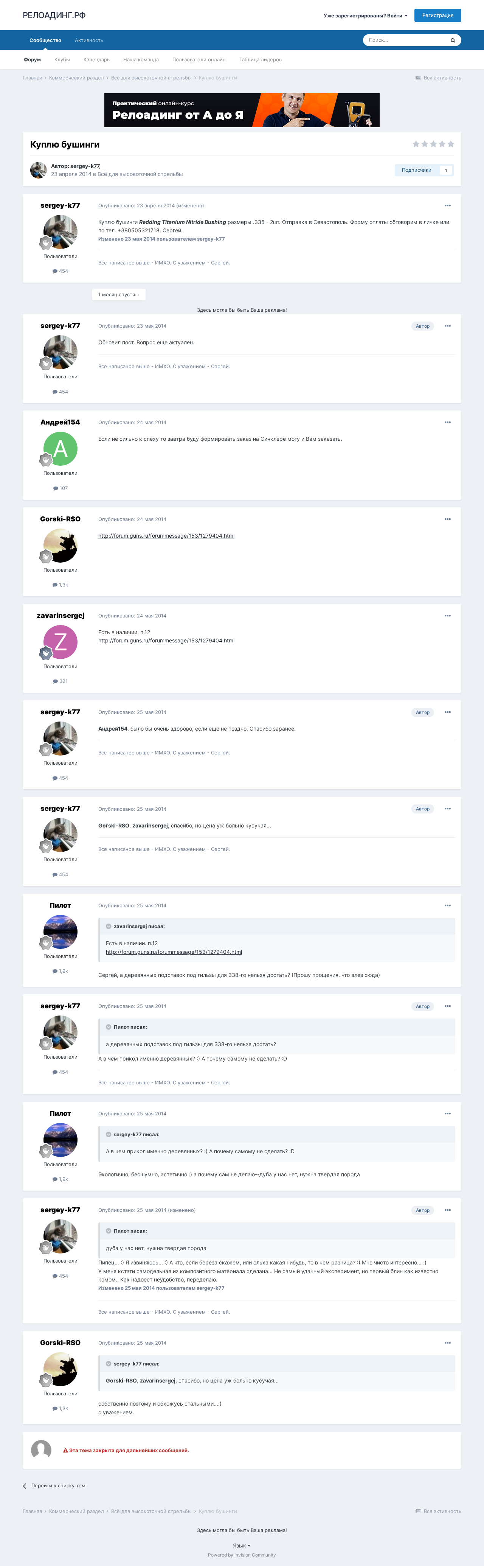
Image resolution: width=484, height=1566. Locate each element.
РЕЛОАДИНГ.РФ (54, 15)
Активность (89, 40)
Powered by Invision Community (242, 1555)
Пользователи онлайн (199, 59)
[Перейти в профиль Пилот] (60, 932)
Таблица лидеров (260, 59)
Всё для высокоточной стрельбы (140, 174)
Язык (240, 1545)
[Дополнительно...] (447, 205)
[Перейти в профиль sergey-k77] (38, 170)
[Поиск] (453, 40)
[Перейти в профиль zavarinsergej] (60, 642)
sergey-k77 (84, 166)
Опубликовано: (136, 205)
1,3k (62, 585)
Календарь (97, 59)
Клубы (62, 59)
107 (63, 488)
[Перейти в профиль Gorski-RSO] (60, 546)
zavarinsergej (60, 615)
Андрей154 (60, 422)
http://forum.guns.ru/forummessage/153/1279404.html (166, 535)
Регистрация (437, 15)
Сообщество (45, 40)
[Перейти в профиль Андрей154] (60, 449)
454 (62, 271)
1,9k (62, 971)
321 (63, 681)
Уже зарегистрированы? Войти (364, 15)
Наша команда (141, 59)
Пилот (60, 905)
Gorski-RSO (60, 519)
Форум (32, 59)
